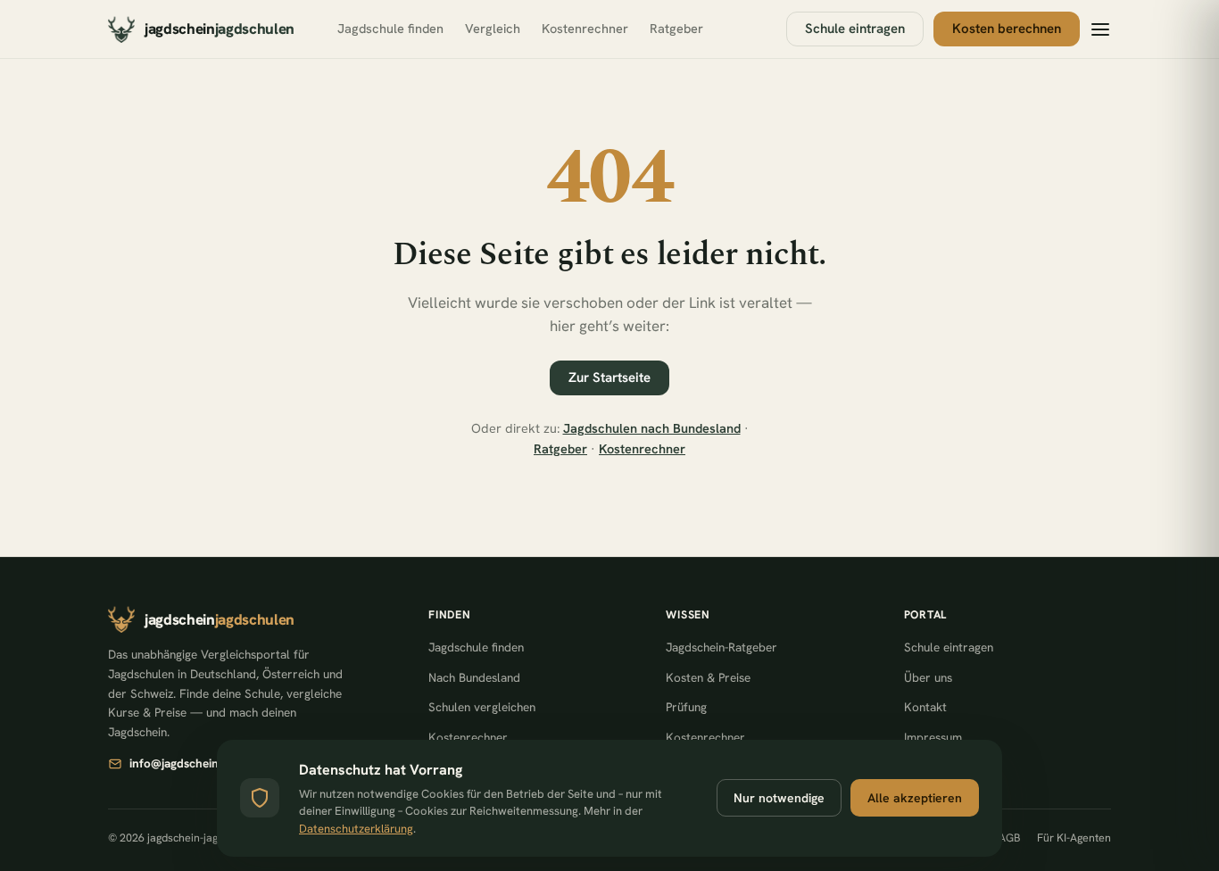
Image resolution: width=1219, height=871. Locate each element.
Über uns (928, 677)
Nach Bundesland (474, 677)
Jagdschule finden (390, 28)
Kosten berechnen (1006, 28)
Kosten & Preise (708, 677)
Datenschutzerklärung (356, 828)
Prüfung (686, 707)
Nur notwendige (779, 798)
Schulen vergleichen (481, 707)
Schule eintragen (855, 28)
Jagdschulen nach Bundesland (652, 427)
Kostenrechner (585, 28)
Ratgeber (676, 28)
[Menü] (1100, 29)
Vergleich (492, 28)
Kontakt (925, 707)
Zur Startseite (609, 377)
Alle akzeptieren (914, 798)
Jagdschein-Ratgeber (721, 647)
